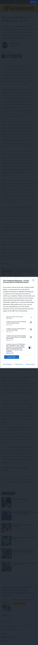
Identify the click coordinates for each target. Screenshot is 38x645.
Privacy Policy (30, 364)
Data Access (19, 364)
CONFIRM (11, 357)
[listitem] (19, 317)
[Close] (34, 281)
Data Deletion (7, 364)
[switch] (30, 322)
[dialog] (19, 322)
